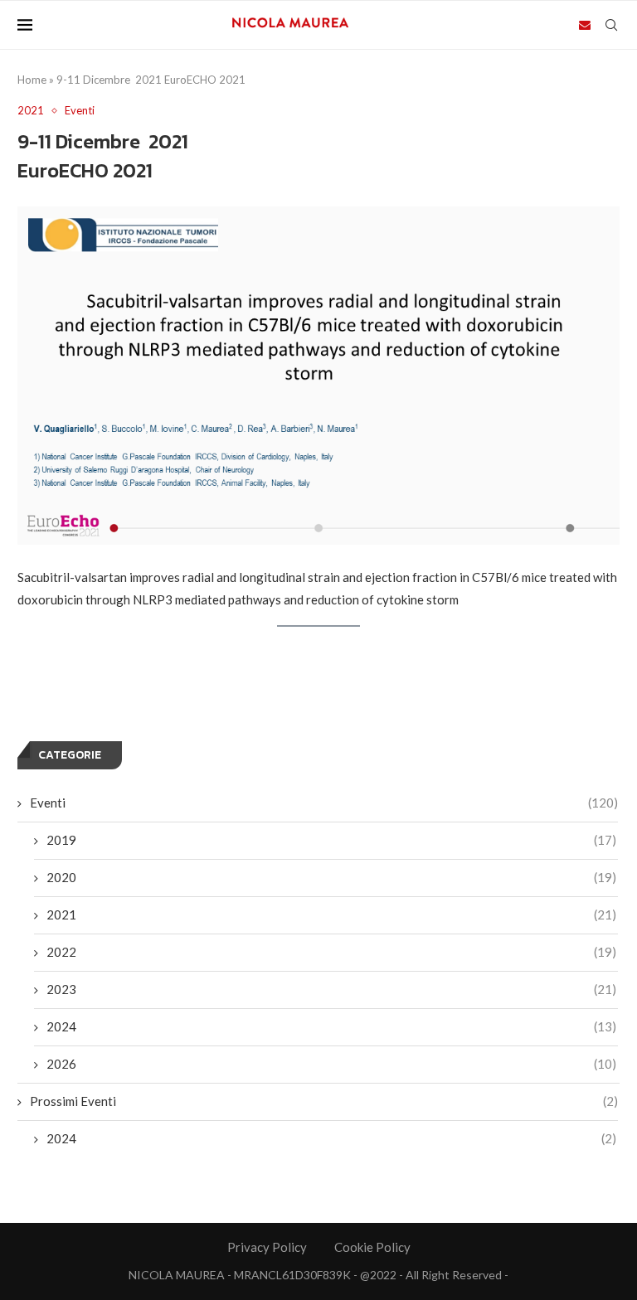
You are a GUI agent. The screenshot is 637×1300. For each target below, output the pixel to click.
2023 (331, 989)
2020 (331, 877)
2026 (331, 1063)
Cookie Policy (372, 1246)
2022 (331, 951)
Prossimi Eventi (324, 1101)
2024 (331, 1026)
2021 (331, 914)
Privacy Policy (267, 1246)
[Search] (611, 25)
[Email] (585, 25)
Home (31, 79)
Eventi (324, 802)
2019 (331, 839)
